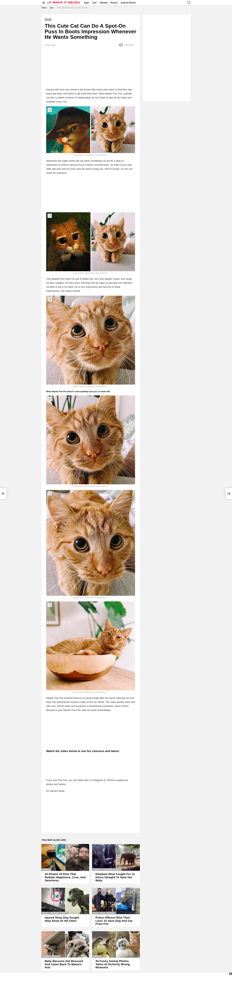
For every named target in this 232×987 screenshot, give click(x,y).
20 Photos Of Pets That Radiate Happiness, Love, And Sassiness (65, 877)
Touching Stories (112, 869)
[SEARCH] (189, 2)
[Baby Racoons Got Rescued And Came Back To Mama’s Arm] (65, 944)
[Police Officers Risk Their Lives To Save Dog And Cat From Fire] (116, 901)
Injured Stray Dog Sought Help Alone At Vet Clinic (62, 919)
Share (50, 110)
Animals (103, 2)
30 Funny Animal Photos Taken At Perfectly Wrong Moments (112, 964)
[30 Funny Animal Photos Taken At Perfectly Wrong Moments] (116, 944)
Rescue (114, 2)
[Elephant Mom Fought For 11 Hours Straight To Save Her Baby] (116, 857)
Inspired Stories (128, 2)
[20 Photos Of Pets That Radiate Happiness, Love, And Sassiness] (65, 857)
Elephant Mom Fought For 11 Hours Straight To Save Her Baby (115, 877)
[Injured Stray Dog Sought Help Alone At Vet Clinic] (65, 901)
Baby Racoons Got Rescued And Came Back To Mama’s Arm (64, 964)
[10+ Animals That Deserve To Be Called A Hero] (3, 493)
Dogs (86, 2)
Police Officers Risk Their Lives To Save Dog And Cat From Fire (113, 920)
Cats (94, 2)
